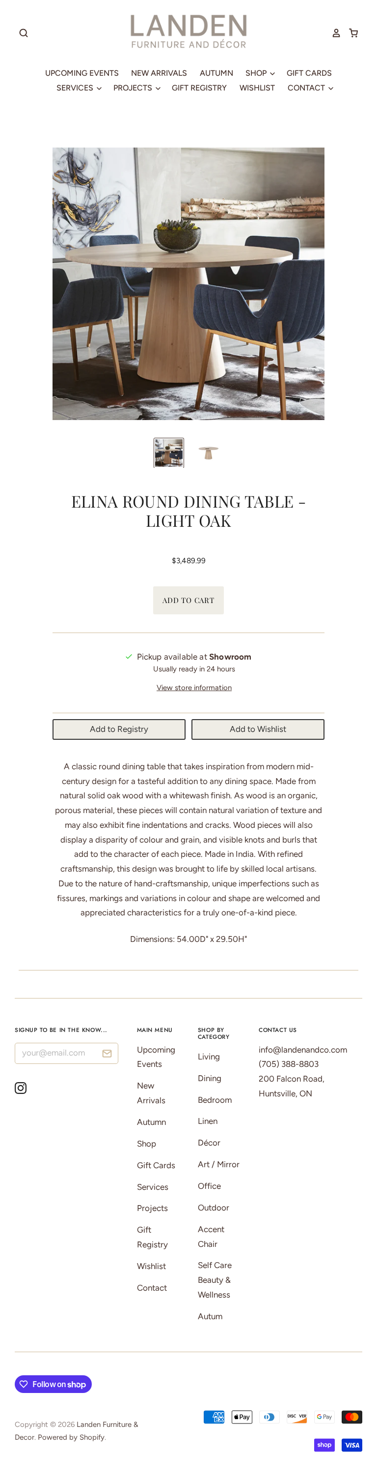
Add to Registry (119, 729)
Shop (257, 73)
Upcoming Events (82, 73)
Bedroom (215, 1100)
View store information (194, 687)
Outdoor (213, 1207)
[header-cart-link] (349, 33)
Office (209, 1186)
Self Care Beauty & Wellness (215, 1280)
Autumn (216, 73)
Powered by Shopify (71, 1437)
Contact (307, 87)
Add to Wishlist (258, 729)
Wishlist (257, 87)
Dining (209, 1078)
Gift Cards (309, 73)
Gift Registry (199, 87)
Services (75, 87)
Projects (133, 87)
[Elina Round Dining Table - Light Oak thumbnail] (169, 453)
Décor (209, 1143)
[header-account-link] (332, 33)
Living (209, 1056)
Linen (207, 1121)
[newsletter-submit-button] (107, 1054)
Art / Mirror (219, 1164)
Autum (210, 1316)
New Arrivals (159, 73)
